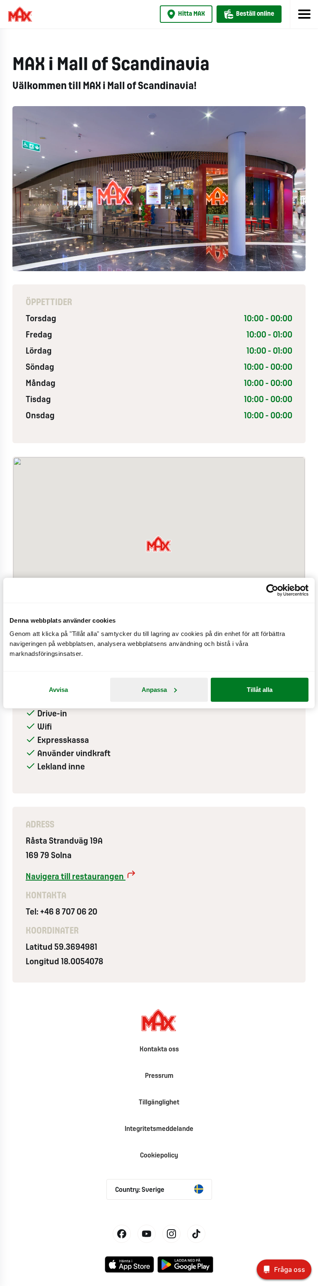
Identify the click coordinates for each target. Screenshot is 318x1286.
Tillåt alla (259, 689)
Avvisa (58, 689)
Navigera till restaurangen (75, 877)
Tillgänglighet (159, 1102)
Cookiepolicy (159, 1156)
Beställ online (255, 14)
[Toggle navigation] (304, 14)
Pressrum (159, 1076)
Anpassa (154, 689)
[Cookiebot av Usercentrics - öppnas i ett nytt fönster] (272, 590)
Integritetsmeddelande (159, 1129)
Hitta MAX (191, 14)
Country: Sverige (139, 1190)
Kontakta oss (159, 1049)
